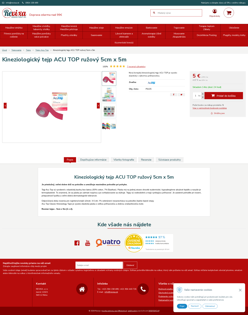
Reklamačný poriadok (168, 300)
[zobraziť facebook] (77, 243)
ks (199, 95)
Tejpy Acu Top (42, 50)
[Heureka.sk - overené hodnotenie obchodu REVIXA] (149, 250)
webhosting (132, 311)
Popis (70, 159)
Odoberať (130, 265)
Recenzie (146, 159)
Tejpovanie (16, 50)
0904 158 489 (31, 2)
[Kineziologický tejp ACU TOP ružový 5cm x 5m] (51, 107)
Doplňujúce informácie (93, 159)
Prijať (182, 306)
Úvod (4, 50)
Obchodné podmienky (168, 292)
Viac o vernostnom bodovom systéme (210, 108)
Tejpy (28, 50)
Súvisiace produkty (169, 159)
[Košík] (229, 13)
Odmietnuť (210, 306)
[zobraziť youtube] (88, 243)
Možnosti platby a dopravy (170, 289)
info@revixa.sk (12, 2)
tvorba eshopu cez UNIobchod (114, 311)
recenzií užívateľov (136, 66)
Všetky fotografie (124, 159)
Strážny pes (219, 113)
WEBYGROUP (153, 311)
